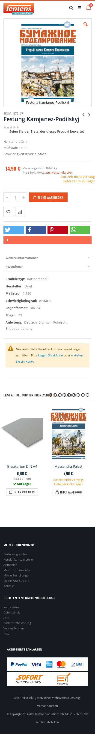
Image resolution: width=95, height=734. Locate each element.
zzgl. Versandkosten (59, 172)
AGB (6, 618)
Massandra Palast (68, 466)
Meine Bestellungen (16, 575)
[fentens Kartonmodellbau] (18, 7)
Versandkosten (13, 628)
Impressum (11, 607)
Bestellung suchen (15, 554)
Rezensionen (14, 266)
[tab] (47, 257)
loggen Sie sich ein (50, 355)
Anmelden (10, 565)
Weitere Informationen (22, 258)
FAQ (6, 633)
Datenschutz (12, 612)
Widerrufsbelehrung (17, 623)
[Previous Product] (83, 114)
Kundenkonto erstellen (19, 559)
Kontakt (8, 586)
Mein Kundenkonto (16, 570)
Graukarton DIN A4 (22, 466)
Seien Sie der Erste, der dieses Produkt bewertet (46, 131)
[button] (85, 28)
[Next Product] (89, 114)
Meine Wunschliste (16, 581)
